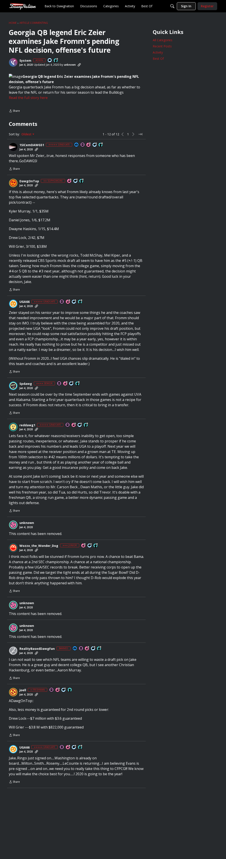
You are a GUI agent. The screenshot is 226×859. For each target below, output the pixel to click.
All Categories (162, 40)
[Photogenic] (76, 145)
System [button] (25, 61)
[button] (13, 62)
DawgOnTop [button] (29, 181)
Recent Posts (162, 46)
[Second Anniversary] (87, 649)
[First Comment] (50, 60)
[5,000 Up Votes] (80, 302)
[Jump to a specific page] (140, 134)
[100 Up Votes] (95, 546)
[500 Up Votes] (77, 384)
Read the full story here (28, 97)
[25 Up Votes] (56, 60)
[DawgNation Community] (22, 6)
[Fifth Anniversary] (69, 181)
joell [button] (22, 690)
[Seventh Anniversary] (88, 145)
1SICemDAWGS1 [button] (31, 145)
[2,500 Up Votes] (101, 145)
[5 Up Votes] (70, 690)
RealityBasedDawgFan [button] (37, 649)
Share (14, 111)
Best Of (158, 58)
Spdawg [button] (25, 384)
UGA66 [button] (24, 302)
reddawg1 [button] (27, 425)
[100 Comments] (71, 384)
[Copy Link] (79, 65)
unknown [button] (70, 65)
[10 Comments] (75, 181)
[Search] (172, 6)
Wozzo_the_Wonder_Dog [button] (38, 546)
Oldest (26, 134)
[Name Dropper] (82, 145)
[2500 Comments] (95, 145)
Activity (158, 52)
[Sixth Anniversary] (68, 302)
